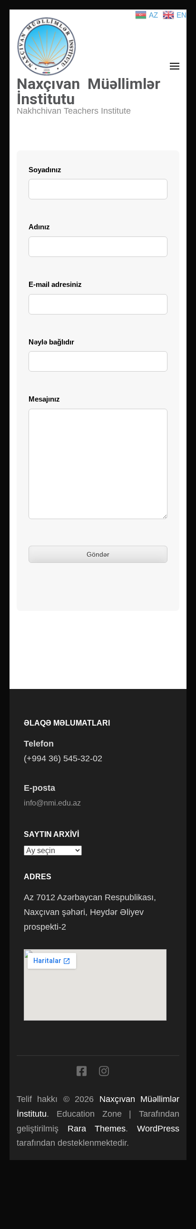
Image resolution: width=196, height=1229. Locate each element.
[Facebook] (82, 1073)
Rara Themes (97, 1128)
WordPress (158, 1128)
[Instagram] (104, 1073)
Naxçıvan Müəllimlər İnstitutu (88, 91)
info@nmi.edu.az (52, 803)
